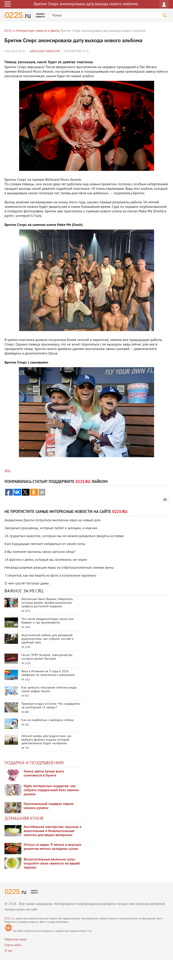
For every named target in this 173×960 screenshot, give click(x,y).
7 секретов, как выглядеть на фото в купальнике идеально (50, 575)
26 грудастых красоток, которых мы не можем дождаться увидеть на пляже (64, 536)
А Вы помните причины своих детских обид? (40, 552)
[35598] (13, 775)
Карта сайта (13, 945)
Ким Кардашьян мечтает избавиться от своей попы (45, 544)
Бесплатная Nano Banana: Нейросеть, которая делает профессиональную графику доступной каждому (47, 602)
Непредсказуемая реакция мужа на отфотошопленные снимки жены (59, 568)
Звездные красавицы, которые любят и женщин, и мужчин (51, 528)
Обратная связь (16, 939)
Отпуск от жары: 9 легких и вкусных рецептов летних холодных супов (52, 847)
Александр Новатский (45, 51)
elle (7, 470)
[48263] (13, 789)
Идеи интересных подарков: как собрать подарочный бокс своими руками (51, 790)
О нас (8, 951)
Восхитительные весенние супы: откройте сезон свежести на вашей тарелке (52, 863)
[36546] (13, 863)
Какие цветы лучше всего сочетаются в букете (44, 773)
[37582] (13, 848)
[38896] (13, 830)
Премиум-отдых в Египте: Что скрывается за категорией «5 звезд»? (50, 706)
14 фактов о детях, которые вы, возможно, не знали (46, 560)
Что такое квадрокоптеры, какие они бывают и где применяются (47, 621)
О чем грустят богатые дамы (27, 583)
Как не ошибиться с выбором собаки (47, 720)
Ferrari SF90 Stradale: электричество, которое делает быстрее (47, 657)
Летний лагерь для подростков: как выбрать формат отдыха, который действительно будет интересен (46, 739)
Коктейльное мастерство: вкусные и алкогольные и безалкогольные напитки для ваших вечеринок (53, 831)
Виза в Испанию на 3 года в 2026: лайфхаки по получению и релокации (48, 673)
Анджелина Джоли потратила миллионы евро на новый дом (52, 520)
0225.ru (9, 919)
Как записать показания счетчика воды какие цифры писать (49, 689)
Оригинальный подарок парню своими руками (49, 806)
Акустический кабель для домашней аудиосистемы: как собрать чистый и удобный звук (47, 639)
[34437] (13, 807)
